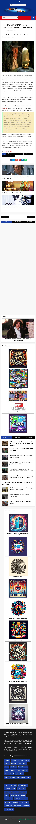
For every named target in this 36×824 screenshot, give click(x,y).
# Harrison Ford (19, 154)
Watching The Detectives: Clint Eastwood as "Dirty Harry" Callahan (16, 177)
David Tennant (23, 767)
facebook (18, 222)
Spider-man (19, 774)
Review (7, 763)
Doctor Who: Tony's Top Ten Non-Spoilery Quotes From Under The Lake (21, 470)
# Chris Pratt (10, 154)
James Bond (8, 799)
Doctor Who (15, 760)
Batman (13, 770)
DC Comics (22, 792)
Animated (8, 802)
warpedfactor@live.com (10, 751)
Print (6, 785)
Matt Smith (17, 799)
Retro (23, 795)
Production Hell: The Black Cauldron (12, 193)
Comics (13, 763)
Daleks (25, 799)
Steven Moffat (15, 795)
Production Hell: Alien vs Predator (11, 207)
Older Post (30, 217)
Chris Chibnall (9, 774)
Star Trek (13, 767)
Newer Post (5, 217)
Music (7, 795)
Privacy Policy (30, 819)
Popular (6, 437)
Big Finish (13, 785)
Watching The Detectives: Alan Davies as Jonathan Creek (18, 339)
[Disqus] (18, 245)
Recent (18, 437)
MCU (21, 802)
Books (6, 767)
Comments (29, 437)
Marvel (7, 792)
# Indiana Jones (28, 154)
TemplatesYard (21, 819)
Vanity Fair (5, 108)
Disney (7, 770)
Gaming (7, 788)
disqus (6, 222)
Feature (7, 760)
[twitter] (19, 1)
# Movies (12, 156)
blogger (29, 222)
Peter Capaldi (22, 763)
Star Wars (14, 792)
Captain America (10, 777)
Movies (27, 760)
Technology (8, 806)
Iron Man (26, 806)
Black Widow (21, 777)
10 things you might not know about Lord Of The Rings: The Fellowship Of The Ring (21, 443)
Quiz (28, 777)
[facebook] (16, 1)
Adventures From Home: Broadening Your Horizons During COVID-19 (21, 476)
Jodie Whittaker (23, 770)
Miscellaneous (22, 785)
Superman (17, 806)
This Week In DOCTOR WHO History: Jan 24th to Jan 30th (21, 463)
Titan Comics (21, 788)
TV (22, 760)
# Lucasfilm (5, 156)
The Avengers (9, 809)
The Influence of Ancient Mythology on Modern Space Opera (22, 488)
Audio (27, 802)
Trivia (13, 788)
